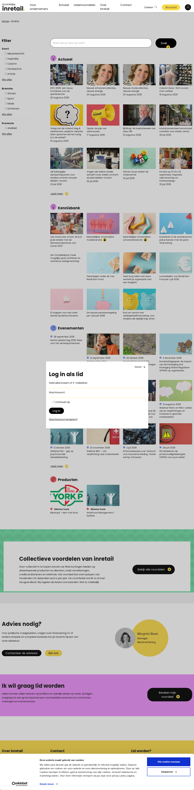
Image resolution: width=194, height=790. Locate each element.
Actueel (64, 5)
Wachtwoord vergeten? (63, 419)
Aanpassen (167, 771)
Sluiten (138, 366)
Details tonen (47, 784)
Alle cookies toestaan (168, 761)
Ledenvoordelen (84, 5)
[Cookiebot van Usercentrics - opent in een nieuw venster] (19, 784)
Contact (126, 5)
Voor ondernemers (39, 7)
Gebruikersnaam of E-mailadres (68, 383)
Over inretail (104, 7)
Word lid (171, 7)
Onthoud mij (62, 402)
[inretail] (13, 7)
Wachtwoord (57, 392)
